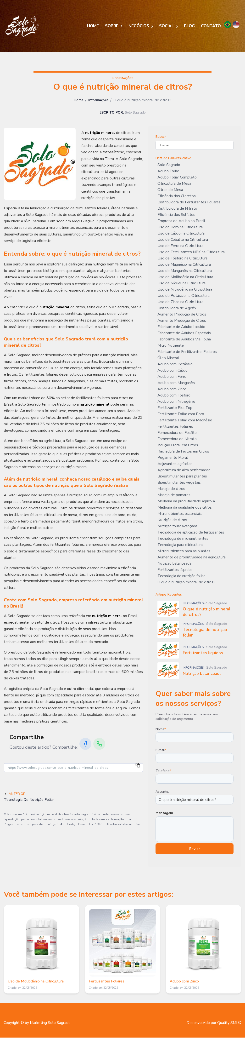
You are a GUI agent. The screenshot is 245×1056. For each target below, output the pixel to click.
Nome (161, 729)
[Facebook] (85, 744)
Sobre (112, 26)
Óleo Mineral (168, 358)
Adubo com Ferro (171, 376)
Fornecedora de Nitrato (177, 439)
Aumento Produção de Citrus (181, 320)
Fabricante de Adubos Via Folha (184, 339)
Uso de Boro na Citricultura (180, 227)
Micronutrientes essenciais (179, 513)
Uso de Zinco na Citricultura (180, 301)
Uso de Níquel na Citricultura (181, 283)
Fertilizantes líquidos (175, 569)
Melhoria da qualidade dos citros (184, 507)
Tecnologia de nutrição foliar (181, 576)
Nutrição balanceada (174, 563)
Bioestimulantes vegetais (179, 482)
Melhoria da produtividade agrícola (186, 501)
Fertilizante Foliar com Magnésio (184, 420)
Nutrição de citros (172, 519)
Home (93, 26)
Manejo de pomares (173, 495)
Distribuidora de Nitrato (177, 208)
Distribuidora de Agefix (176, 308)
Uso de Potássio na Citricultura (183, 295)
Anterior (17, 794)
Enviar (194, 848)
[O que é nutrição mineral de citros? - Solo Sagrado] (22, 26)
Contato (211, 26)
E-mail (161, 750)
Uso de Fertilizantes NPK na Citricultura (191, 252)
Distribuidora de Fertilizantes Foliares (189, 202)
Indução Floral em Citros (177, 445)
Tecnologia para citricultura (180, 544)
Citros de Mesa (170, 189)
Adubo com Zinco (171, 389)
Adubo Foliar (168, 171)
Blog (189, 26)
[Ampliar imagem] (40, 164)
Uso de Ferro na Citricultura (180, 245)
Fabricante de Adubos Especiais (184, 333)
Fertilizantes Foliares (175, 426)
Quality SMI (227, 1022)
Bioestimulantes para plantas (182, 476)
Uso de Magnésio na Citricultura (184, 264)
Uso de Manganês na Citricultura (184, 270)
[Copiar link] (137, 766)
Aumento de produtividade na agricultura (191, 557)
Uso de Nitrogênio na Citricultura (184, 289)
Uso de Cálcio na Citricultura (181, 233)
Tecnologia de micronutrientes (182, 538)
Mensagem (164, 813)
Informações (98, 100)
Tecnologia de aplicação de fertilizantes (190, 532)
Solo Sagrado (168, 164)
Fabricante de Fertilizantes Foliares (187, 351)
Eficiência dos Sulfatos (176, 214)
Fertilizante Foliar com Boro (180, 414)
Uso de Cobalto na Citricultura (182, 239)
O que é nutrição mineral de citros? (186, 582)
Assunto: (162, 791)
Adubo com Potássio (175, 364)
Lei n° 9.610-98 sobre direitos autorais (115, 824)
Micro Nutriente (170, 345)
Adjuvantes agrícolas (174, 463)
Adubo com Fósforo (173, 395)
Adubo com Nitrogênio (176, 401)
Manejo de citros (171, 488)
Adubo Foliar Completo (177, 177)
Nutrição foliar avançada (177, 526)
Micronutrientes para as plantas (183, 551)
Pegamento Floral (172, 457)
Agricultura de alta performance (184, 470)
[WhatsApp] (99, 744)
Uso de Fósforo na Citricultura (182, 258)
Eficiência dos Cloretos (176, 196)
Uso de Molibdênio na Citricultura (185, 277)
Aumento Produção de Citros (181, 314)
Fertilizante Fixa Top (174, 407)
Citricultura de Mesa (174, 183)
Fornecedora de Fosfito (177, 432)
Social (167, 26)
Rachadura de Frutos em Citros (183, 451)
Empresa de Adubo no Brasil (181, 221)
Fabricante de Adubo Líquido (181, 326)
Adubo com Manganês (176, 382)
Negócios (139, 26)
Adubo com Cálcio (172, 370)
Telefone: (164, 771)
